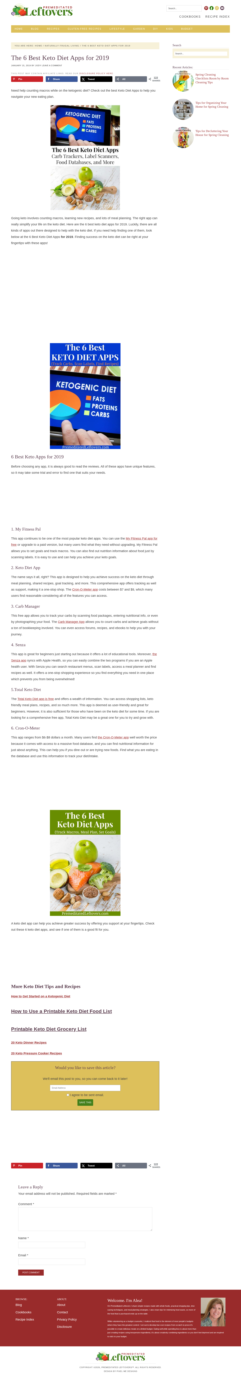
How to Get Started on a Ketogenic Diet (40, 996)
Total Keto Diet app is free (35, 699)
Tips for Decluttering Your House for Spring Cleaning (212, 133)
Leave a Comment (52, 65)
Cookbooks (23, 1312)
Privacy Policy (67, 1319)
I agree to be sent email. (87, 1095)
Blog (19, 1305)
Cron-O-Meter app (85, 589)
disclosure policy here (96, 73)
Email (23, 1255)
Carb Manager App (71, 622)
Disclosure (64, 1327)
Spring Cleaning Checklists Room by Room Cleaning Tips (212, 78)
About (61, 1305)
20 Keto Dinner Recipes (29, 1042)
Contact (62, 1312)
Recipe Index (25, 1319)
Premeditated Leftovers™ (42, 10)
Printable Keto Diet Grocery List (48, 1029)
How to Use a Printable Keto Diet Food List (61, 1011)
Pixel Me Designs (127, 1371)
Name (23, 1238)
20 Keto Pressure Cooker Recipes (36, 1053)
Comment (26, 1204)
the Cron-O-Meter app (113, 737)
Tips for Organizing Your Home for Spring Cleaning (211, 104)
